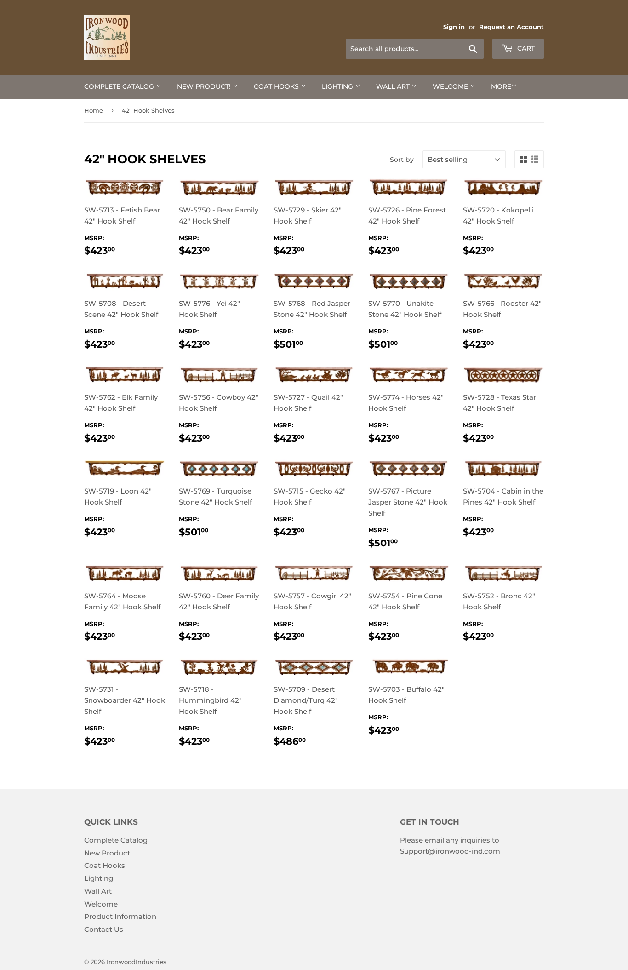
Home (93, 110)
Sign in (454, 26)
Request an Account (511, 26)
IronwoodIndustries (136, 961)
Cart (525, 48)
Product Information (120, 916)
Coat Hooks (277, 86)
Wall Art (393, 86)
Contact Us (103, 929)
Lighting (338, 86)
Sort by (402, 159)
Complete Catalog (120, 86)
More (501, 86)
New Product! (205, 86)
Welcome (451, 86)
